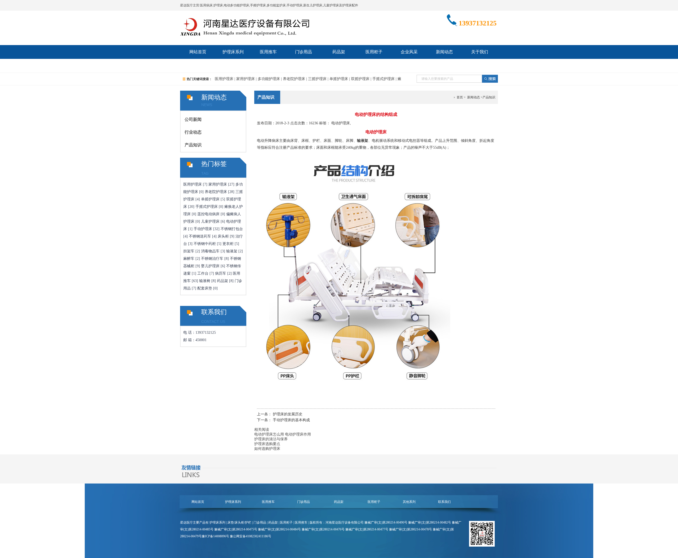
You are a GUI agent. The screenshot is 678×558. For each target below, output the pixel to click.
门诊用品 (303, 52)
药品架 (338, 52)
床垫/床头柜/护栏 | (240, 522)
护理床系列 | (218, 522)
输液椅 (204, 281)
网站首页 (197, 52)
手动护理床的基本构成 (291, 420)
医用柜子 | (287, 522)
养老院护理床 (294, 79)
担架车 (188, 251)
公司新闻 (193, 119)
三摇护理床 (317, 79)
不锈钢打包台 (232, 229)
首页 (460, 97)
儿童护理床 (210, 221)
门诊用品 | (260, 522)
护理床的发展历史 (287, 414)
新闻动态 (444, 52)
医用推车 (268, 52)
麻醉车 (188, 259)
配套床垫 (204, 288)
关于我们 (479, 52)
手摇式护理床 (383, 79)
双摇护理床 (360, 79)
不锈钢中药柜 (205, 244)
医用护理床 (224, 79)
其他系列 (409, 502)
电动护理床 (340, 123)
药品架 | (274, 522)
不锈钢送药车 (200, 236)
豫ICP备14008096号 (215, 536)
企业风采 (409, 52)
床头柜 (223, 236)
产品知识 (193, 145)
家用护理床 (245, 79)
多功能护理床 (269, 79)
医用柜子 (373, 52)
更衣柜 (228, 244)
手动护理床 (203, 229)
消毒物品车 (210, 251)
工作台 (202, 273)
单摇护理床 (338, 79)
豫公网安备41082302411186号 (250, 536)
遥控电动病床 (208, 214)
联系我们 (197, 65)
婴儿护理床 (210, 266)
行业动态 (193, 132)
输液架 (231, 251)
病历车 (220, 273)
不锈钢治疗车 (212, 259)
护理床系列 (233, 52)
